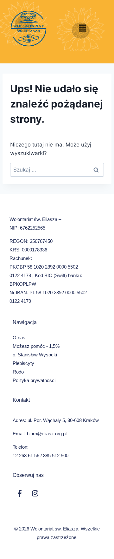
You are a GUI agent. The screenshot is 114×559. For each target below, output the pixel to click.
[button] (82, 28)
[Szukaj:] (57, 169)
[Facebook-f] (20, 493)
